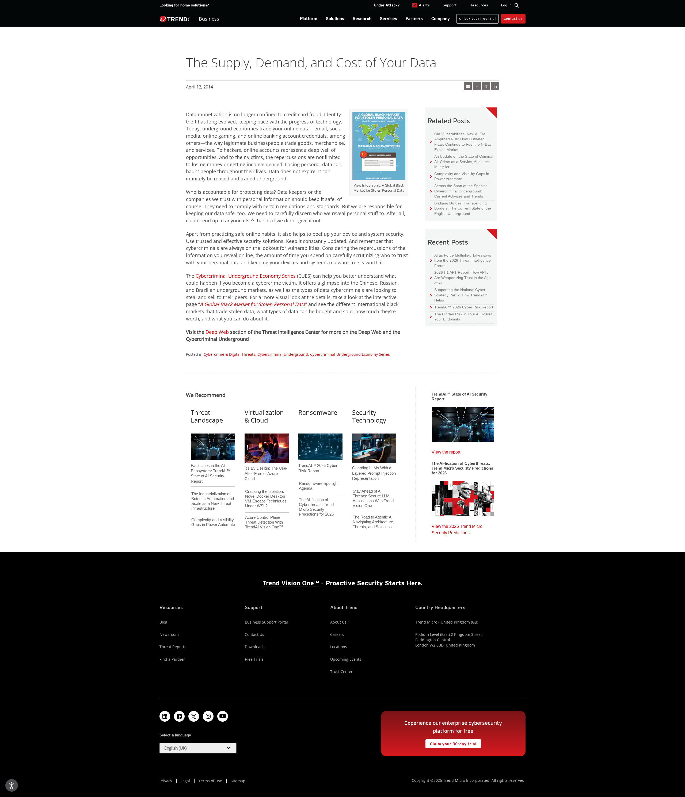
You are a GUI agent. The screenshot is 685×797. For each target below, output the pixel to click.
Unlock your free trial (476, 17)
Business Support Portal (266, 622)
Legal (185, 780)
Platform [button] (308, 18)
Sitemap (238, 780)
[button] (198, 748)
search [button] (517, 5)
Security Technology (369, 416)
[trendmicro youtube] (222, 716)
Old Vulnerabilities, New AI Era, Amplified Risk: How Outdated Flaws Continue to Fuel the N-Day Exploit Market (461, 141)
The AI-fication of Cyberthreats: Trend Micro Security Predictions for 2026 (316, 506)
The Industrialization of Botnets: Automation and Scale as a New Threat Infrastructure (212, 501)
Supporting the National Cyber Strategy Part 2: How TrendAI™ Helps (459, 294)
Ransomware (317, 412)
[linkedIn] (495, 86)
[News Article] (463, 422)
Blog (163, 622)
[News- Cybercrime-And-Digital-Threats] (468, 86)
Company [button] (440, 18)
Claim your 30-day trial (450, 742)
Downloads (255, 646)
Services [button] (388, 18)
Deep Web (217, 332)
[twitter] (486, 86)
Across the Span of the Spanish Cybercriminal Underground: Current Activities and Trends (459, 190)
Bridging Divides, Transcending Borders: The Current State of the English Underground (460, 208)
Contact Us (513, 19)
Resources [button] (479, 5)
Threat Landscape (207, 416)
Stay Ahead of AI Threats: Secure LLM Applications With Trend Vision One (373, 498)
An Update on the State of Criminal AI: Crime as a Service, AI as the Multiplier (461, 161)
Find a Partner (172, 659)
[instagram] (208, 716)
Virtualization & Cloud (264, 416)
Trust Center (341, 671)
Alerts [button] (422, 5)
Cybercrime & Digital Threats (229, 354)
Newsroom (169, 634)
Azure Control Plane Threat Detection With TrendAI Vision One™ (264, 522)
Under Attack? (386, 5)
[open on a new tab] (193, 716)
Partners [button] (414, 18)
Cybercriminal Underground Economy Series (246, 276)
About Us (338, 622)
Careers (337, 634)
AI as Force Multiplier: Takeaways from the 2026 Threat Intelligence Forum (460, 260)
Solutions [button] (335, 18)
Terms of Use (210, 780)
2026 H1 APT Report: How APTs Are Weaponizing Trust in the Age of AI (460, 277)
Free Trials (254, 659)
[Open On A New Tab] (378, 147)
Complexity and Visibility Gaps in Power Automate (459, 176)
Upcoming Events (345, 659)
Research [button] (362, 18)
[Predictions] (463, 496)
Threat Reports (172, 646)
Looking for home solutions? (184, 5)
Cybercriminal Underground (282, 354)
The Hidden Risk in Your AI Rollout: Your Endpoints (461, 317)
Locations (338, 646)
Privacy (165, 780)
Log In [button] (506, 5)
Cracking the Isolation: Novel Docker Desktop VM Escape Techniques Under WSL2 (266, 498)
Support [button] (450, 5)
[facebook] (477, 86)
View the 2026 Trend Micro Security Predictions (457, 528)
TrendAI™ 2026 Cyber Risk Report (463, 307)
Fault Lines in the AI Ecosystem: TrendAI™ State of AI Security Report (211, 464)
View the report (446, 450)
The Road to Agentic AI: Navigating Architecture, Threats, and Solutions (373, 522)
